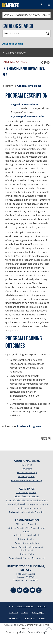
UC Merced (26, 464)
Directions (41, 606)
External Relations (26, 539)
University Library (26, 476)
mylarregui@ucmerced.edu (27, 116)
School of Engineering (26, 492)
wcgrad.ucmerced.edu (24, 104)
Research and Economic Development (27, 558)
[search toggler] (41, 4)
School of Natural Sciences (26, 496)
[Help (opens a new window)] (48, 62)
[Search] (47, 33)
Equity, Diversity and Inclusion (26, 535)
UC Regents (29, 618)
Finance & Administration (27, 543)
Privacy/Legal (38, 612)
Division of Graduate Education (26, 508)
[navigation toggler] (48, 5)
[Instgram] (38, 590)
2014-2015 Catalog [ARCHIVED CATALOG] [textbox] (27, 14)
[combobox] (26, 15)
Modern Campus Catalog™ (33, 632)
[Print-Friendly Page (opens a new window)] (45, 62)
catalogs (11, 624)
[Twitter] (19, 590)
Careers (24, 612)
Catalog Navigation (16, 52)
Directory (13, 612)
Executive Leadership (27, 472)
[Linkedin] (26, 590)
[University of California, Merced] (10, 5)
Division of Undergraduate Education (26, 512)
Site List (42, 618)
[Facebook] (13, 590)
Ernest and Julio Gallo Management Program (27, 504)
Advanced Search (12, 43)
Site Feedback (13, 618)
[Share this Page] (42, 62)
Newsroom (27, 468)
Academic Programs (29, 85)
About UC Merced (25, 606)
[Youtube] (32, 590)
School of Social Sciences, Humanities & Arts (27, 500)
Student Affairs (27, 554)
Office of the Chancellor (27, 524)
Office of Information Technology (26, 480)
